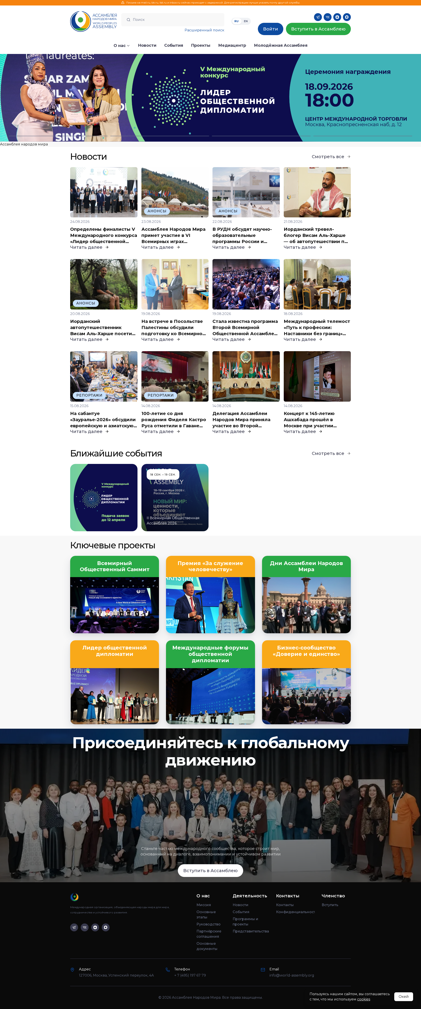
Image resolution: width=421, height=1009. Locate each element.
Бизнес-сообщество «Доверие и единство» (306, 651)
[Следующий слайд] (368, 98)
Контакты (285, 905)
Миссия (203, 905)
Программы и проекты (245, 921)
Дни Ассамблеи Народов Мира (306, 566)
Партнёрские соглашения (208, 934)
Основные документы (207, 946)
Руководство (208, 924)
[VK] (328, 17)
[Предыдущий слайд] (52, 98)
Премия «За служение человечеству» (210, 566)
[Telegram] (318, 17)
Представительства (251, 931)
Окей (404, 997)
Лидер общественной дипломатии (114, 651)
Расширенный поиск (204, 30)
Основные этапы (206, 914)
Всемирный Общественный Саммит (115, 566)
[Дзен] (337, 17)
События (241, 912)
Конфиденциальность (295, 912)
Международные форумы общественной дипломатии (210, 654)
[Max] (347, 17)
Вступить (330, 905)
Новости (240, 905)
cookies (363, 999)
